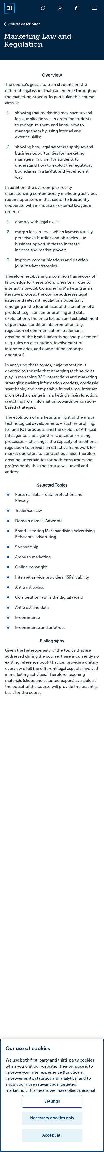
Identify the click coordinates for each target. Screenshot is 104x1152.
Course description (24, 24)
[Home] (9, 8)
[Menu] (94, 8)
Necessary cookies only (52, 1118)
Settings (52, 1101)
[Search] (42, 8)
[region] (52, 1095)
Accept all (52, 1135)
